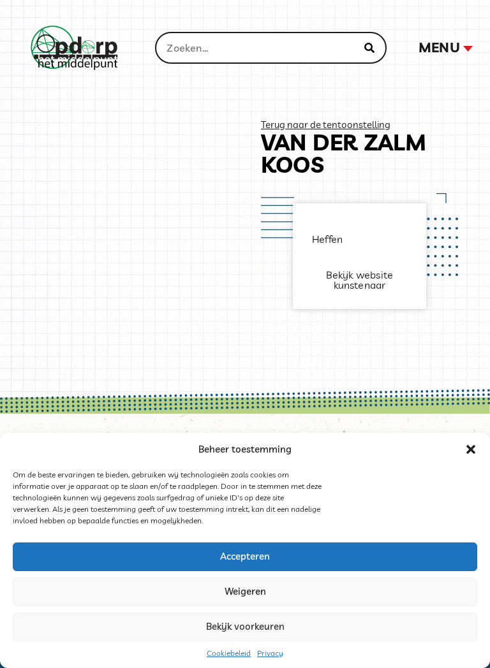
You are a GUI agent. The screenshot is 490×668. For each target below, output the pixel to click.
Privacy (270, 653)
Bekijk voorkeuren (245, 626)
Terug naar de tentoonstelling (325, 125)
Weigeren (245, 591)
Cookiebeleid (229, 653)
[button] (470, 449)
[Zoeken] (369, 47)
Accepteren (245, 556)
